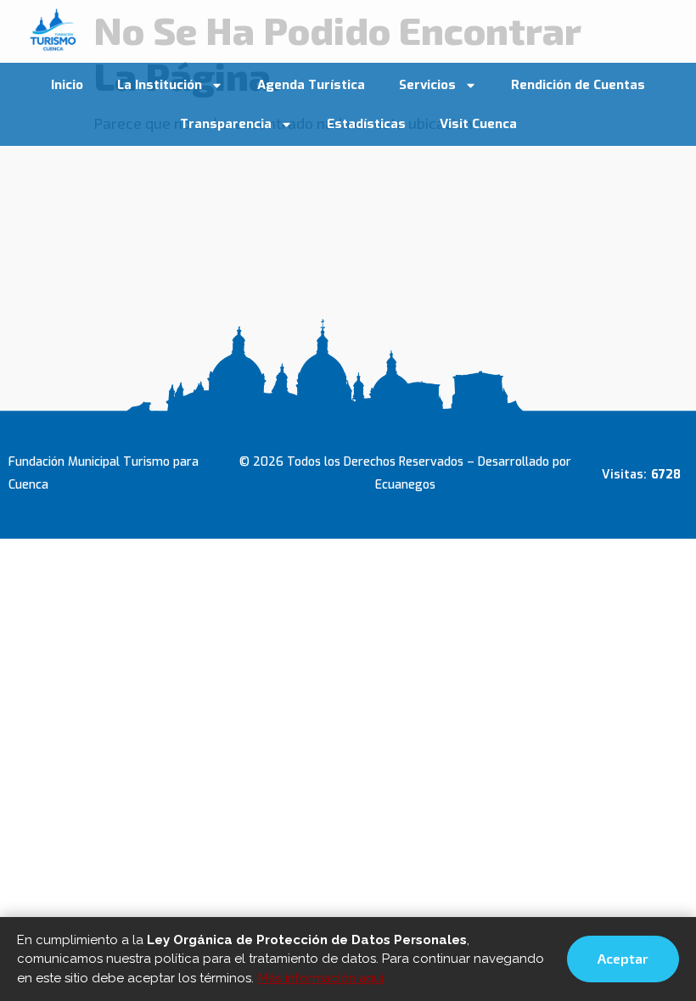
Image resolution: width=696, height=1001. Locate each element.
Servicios (427, 84)
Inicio (67, 84)
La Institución (159, 84)
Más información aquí (320, 978)
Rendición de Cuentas (578, 84)
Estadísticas (366, 123)
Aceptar (623, 958)
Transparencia (226, 123)
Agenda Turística (311, 84)
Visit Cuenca (478, 123)
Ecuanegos (405, 485)
